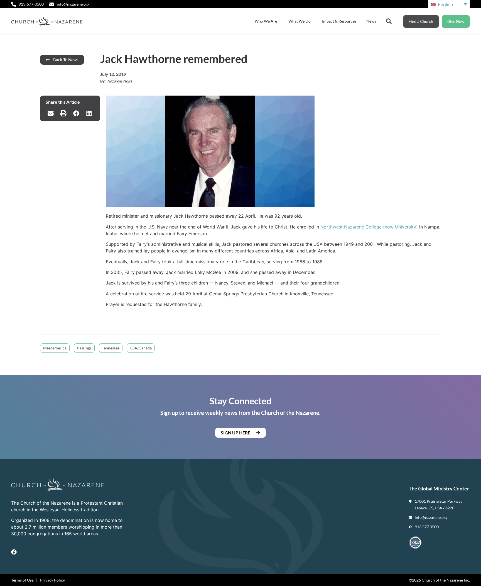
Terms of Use (22, 580)
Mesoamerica (55, 348)
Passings (84, 348)
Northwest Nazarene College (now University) (369, 227)
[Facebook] (14, 552)
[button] (51, 113)
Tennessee (110, 348)
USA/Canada (141, 348)
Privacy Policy (52, 580)
